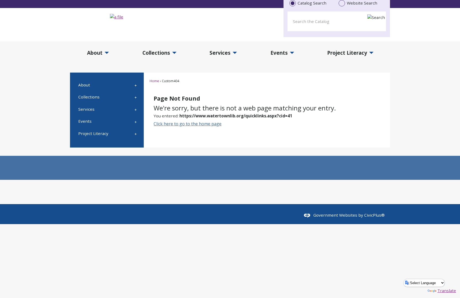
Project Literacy (93, 133)
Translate (446, 290)
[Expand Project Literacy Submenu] (136, 133)
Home (154, 81)
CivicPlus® (374, 215)
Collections (89, 97)
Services (86, 109)
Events (85, 121)
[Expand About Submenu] (136, 85)
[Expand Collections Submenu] (136, 97)
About (84, 85)
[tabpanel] (337, 20)
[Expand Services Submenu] (136, 109)
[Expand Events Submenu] (136, 121)
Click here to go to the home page (187, 124)
